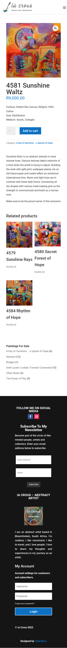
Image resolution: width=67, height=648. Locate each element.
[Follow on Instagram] (36, 416)
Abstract (10, 356)
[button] (55, 28)
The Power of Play (16, 378)
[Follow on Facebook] (30, 416)
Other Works (13, 373)
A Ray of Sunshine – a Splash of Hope (34, 143)
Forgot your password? (24, 603)
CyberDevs (41, 641)
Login (33, 611)
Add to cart (30, 131)
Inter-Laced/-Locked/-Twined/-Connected (28, 367)
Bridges (10, 362)
